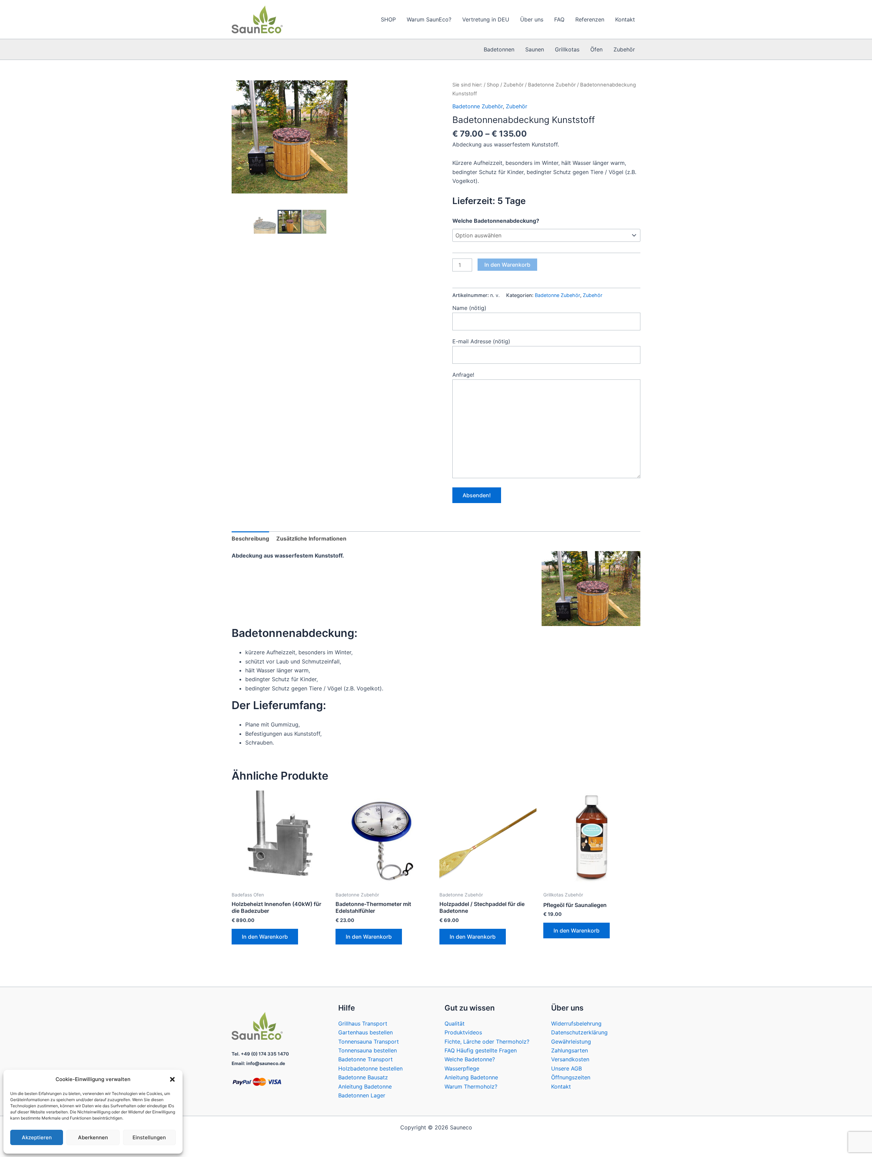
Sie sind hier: (467, 85)
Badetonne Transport (365, 1059)
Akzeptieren (37, 1137)
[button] (172, 1079)
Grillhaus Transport (362, 1023)
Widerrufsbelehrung (576, 1023)
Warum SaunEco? (429, 19)
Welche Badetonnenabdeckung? (495, 220)
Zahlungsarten (569, 1050)
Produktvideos (463, 1032)
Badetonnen (499, 49)
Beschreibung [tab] (250, 538)
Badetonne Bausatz (363, 1077)
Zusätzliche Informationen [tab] (311, 538)
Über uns (531, 19)
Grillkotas (567, 49)
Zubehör (624, 49)
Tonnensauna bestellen (367, 1050)
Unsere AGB (566, 1068)
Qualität (455, 1023)
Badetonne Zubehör (552, 85)
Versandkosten (570, 1059)
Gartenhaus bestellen (365, 1032)
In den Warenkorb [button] (265, 936)
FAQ (559, 19)
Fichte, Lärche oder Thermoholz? (487, 1041)
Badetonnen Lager (361, 1095)
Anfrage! (463, 374)
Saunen (534, 49)
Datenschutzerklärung (579, 1032)
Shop (493, 85)
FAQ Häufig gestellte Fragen (481, 1050)
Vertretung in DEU (485, 19)
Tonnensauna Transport (368, 1041)
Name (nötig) (469, 307)
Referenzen (589, 19)
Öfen (596, 49)
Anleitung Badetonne (365, 1086)
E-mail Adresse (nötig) (481, 341)
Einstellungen (149, 1137)
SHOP (388, 19)
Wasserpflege (462, 1068)
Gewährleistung (571, 1041)
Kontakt (625, 19)
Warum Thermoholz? (471, 1086)
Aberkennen (93, 1137)
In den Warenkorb (507, 264)
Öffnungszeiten (570, 1077)
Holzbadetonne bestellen (370, 1068)
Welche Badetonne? (470, 1059)
